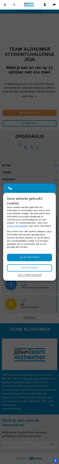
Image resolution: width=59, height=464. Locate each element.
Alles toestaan (29, 257)
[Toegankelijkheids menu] (55, 460)
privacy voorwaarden (17, 226)
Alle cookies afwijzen (29, 275)
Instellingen (29, 268)
